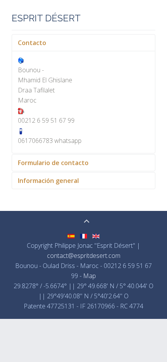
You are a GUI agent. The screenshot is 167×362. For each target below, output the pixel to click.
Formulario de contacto (53, 162)
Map (89, 276)
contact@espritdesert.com (83, 255)
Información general (48, 180)
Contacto (32, 42)
